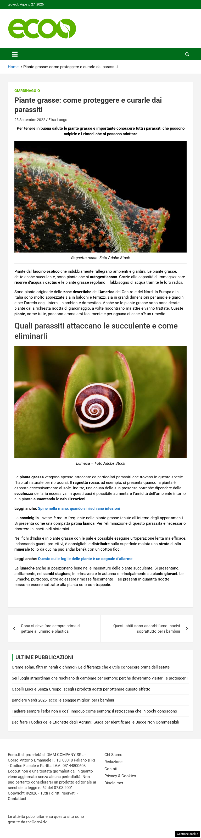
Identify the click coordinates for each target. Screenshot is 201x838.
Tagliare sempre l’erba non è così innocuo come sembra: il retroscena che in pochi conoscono (94, 711)
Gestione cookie (187, 834)
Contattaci (17, 798)
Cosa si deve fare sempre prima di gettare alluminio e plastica (51, 628)
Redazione (113, 761)
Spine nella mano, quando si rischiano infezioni (79, 508)
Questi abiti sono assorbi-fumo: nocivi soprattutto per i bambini (146, 628)
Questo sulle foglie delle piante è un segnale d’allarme (85, 558)
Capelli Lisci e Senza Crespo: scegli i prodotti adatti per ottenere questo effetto (81, 689)
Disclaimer (113, 783)
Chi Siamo (113, 754)
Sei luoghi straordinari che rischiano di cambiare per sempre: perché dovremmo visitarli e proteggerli (100, 678)
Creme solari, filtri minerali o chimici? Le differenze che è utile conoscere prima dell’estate (91, 667)
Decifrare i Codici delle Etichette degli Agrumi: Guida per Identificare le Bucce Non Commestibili (95, 722)
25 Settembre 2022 (29, 120)
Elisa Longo (57, 120)
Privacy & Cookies (120, 776)
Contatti (111, 768)
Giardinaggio (27, 91)
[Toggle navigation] (14, 54)
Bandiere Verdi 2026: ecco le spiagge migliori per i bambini (63, 700)
